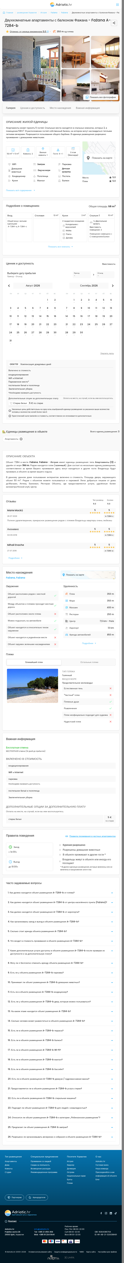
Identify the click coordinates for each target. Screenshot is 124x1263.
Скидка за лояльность (40, 1165)
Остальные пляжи (89, 662)
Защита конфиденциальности (65, 1252)
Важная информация (88, 108)
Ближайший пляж (34, 662)
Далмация (71, 1168)
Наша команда (102, 1168)
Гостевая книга (102, 1165)
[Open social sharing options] (114, 23)
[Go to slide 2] (32, 701)
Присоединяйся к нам (105, 1172)
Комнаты (9, 1168)
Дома (7, 1165)
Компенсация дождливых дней (36, 364)
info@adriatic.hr (41, 1229)
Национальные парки (76, 1176)
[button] (31, 68)
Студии (8, 1172)
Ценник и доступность (32, 108)
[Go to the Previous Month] (9, 286)
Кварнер (70, 1165)
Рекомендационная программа (44, 1172)
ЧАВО (81, 1252)
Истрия (70, 1161)
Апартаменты (11, 1161)
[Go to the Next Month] (112, 286)
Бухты (69, 1179)
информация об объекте (106, 1176)
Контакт (12, 1221)
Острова (70, 1172)
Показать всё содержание (19, 190)
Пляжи (70, 1183)
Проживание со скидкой (41, 1161)
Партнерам (16, 1197)
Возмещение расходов (40, 1168)
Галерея (10, 108)
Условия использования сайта (40, 1252)
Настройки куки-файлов (107, 1252)
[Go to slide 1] (31, 701)
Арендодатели (39, 1197)
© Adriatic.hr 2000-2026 (15, 1252)
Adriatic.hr (100, 1161)
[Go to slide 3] (33, 701)
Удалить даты (107, 353)
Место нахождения (60, 108)
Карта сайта (91, 1252)
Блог (98, 1179)
